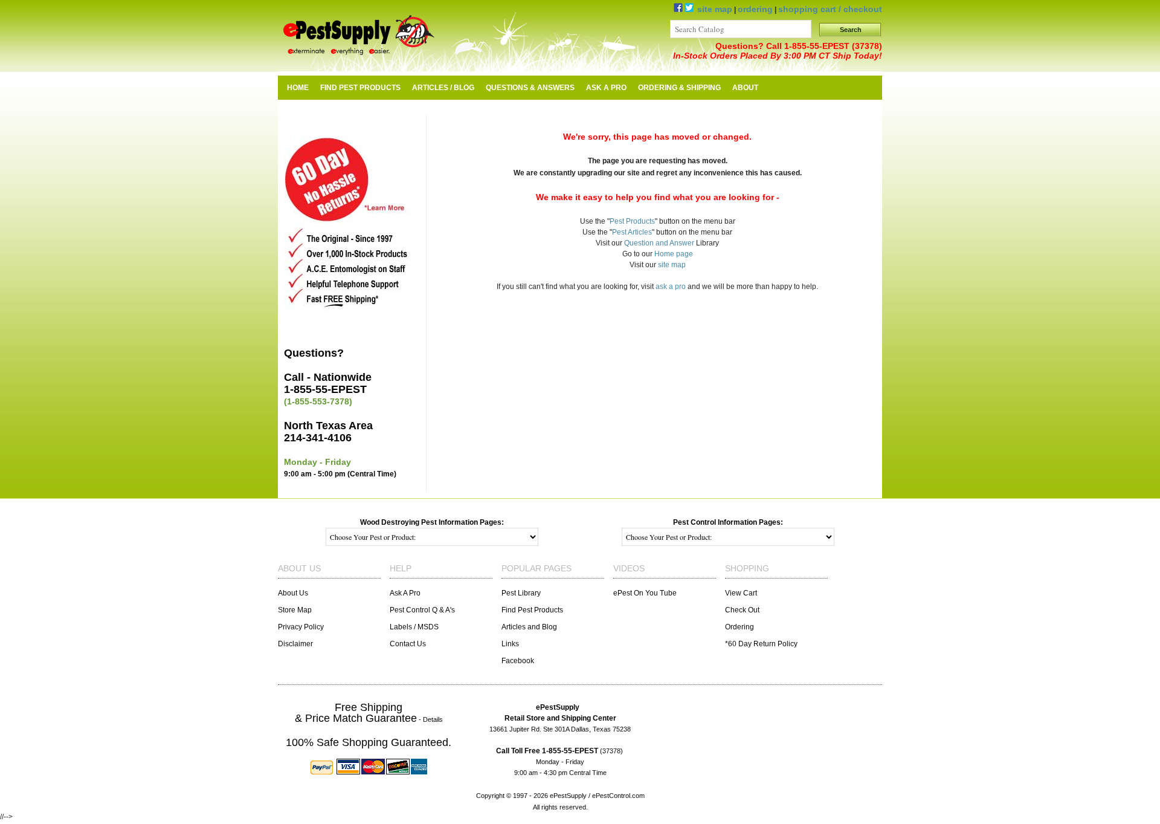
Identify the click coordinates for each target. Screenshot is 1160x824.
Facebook (517, 661)
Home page (673, 254)
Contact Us (408, 644)
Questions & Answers (530, 87)
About (745, 87)
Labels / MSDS (414, 627)
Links (510, 644)
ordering (755, 9)
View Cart (741, 593)
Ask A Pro (606, 87)
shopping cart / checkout (830, 9)
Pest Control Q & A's (422, 610)
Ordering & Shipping (679, 87)
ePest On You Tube (645, 593)
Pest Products (632, 221)
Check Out (742, 610)
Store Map (295, 610)
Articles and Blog (529, 627)
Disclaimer (295, 644)
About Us (293, 593)
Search (851, 29)
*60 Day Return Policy (761, 644)
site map (714, 9)
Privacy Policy (301, 627)
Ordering (739, 627)
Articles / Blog (443, 87)
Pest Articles (632, 232)
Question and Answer (659, 243)
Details (433, 719)
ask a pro (671, 286)
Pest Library (521, 593)
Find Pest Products (532, 610)
